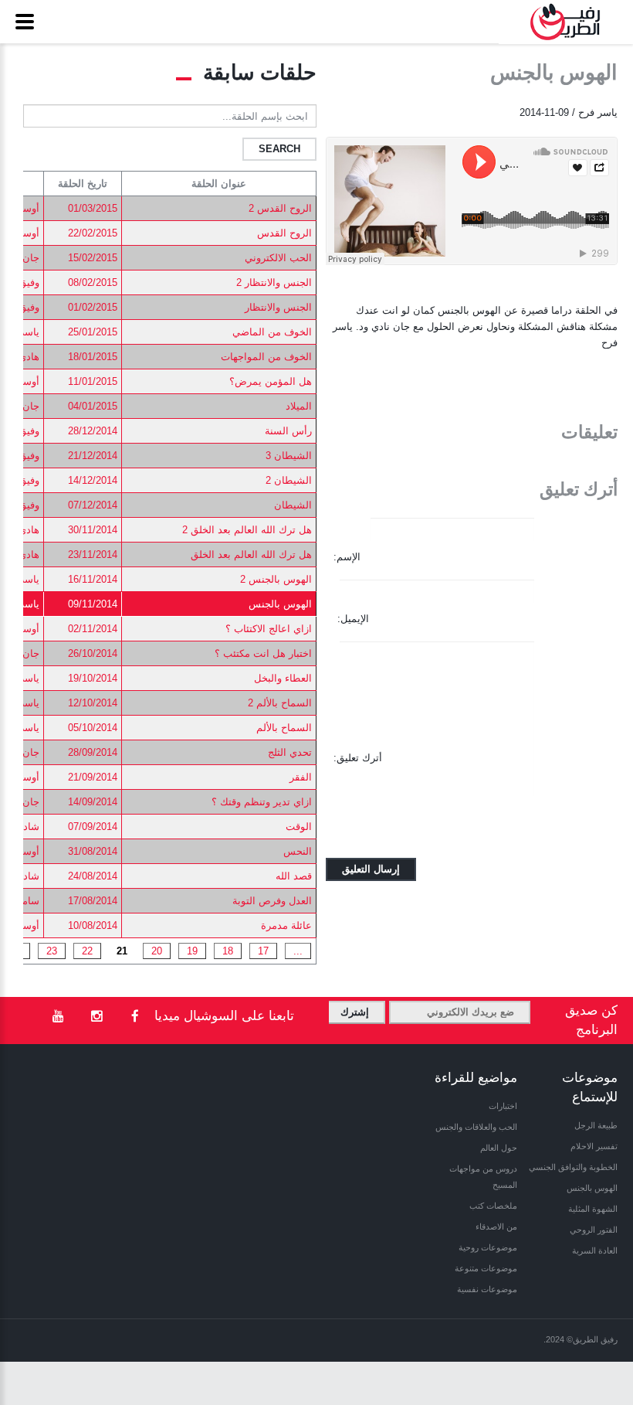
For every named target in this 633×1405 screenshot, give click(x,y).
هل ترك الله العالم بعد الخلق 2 (247, 530)
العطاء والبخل (283, 678)
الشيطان (293, 505)
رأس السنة (288, 431)
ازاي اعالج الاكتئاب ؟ (268, 628)
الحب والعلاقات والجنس (476, 1126)
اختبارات (503, 1106)
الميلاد (299, 406)
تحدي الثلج (290, 752)
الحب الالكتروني (278, 258)
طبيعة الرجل (596, 1125)
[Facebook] (135, 1017)
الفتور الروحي (594, 1229)
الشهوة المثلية (593, 1208)
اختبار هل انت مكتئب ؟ (263, 653)
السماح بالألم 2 (280, 703)
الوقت (299, 826)
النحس (297, 851)
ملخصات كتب (493, 1205)
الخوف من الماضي (272, 332)
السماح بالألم (284, 727)
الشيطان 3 (289, 455)
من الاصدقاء (496, 1226)
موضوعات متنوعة (486, 1268)
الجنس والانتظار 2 (274, 282)
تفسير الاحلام (594, 1146)
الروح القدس (284, 233)
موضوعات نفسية (487, 1289)
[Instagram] (96, 1017)
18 (227, 951)
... (298, 951)
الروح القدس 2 (280, 208)
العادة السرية (595, 1250)
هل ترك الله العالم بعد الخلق (251, 554)
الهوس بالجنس (280, 604)
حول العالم (498, 1147)
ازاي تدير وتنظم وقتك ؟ (262, 802)
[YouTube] (58, 1017)
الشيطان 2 (289, 480)
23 (51, 951)
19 (192, 951)
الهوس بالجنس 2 (276, 579)
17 (263, 951)
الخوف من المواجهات (266, 356)
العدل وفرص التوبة (272, 901)
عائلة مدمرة (286, 925)
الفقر (300, 777)
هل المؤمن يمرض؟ (270, 381)
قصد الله (294, 876)
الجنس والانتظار (278, 307)
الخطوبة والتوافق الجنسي (573, 1167)
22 (87, 951)
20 (156, 951)
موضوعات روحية (488, 1247)
